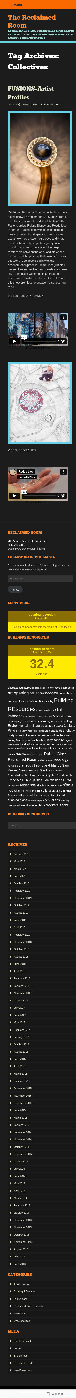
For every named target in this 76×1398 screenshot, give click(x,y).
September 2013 (23, 1242)
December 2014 (23, 1132)
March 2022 (20, 868)
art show (37, 693)
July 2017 (19, 1007)
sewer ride (27, 785)
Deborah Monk (62, 716)
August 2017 (21, 1000)
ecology (67, 721)
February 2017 (22, 1029)
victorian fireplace (36, 800)
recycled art (20, 1313)
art (72, 688)
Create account (22, 1341)
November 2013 (23, 1227)
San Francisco (29, 770)
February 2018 (22, 978)
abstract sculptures (19, 687)
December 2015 (23, 1088)
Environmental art (20, 725)
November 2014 (23, 1139)
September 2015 (23, 1103)
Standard (48, 104)
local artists (27, 744)
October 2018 (21, 949)
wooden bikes (37, 805)
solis (44, 790)
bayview (51, 693)
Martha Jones (61, 744)
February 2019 (22, 934)
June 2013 (20, 1264)
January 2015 (21, 1124)
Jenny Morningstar (19, 740)
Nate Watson (24, 754)
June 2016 (20, 1059)
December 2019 (23, 898)
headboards (56, 730)
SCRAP (66, 780)
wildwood (22, 805)
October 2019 (21, 905)
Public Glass (55, 753)
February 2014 (22, 1205)
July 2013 (19, 1256)
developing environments (23, 721)
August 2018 (21, 956)
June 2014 (20, 1176)
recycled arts (16, 765)
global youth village (25, 731)
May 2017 (19, 1022)
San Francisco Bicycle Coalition (46, 775)
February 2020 (22, 890)
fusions (58, 725)
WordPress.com (23, 1370)
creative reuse (43, 716)
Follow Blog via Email (31, 557)
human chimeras (25, 735)
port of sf (37, 754)
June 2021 (20, 876)
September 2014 (23, 1154)
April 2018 (19, 971)
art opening (18, 693)
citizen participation (45, 710)
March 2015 (20, 1117)
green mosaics (41, 731)
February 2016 (22, 1081)
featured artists (43, 725)
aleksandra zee (39, 688)
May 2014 (19, 1183)
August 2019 (21, 912)
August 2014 (21, 1161)
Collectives (28, 716)
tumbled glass (17, 800)
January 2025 (21, 854)
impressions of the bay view (54, 735)
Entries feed (20, 1355)
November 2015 (23, 1095)
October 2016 (21, 1044)
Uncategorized (22, 1320)
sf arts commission (49, 785)
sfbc (66, 785)
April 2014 (19, 1190)
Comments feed (23, 1363)
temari (29, 795)
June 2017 (20, 1015)
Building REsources (25, 1291)
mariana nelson (44, 744)
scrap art (13, 785)
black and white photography (35, 701)
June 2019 (20, 920)
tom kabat (58, 795)
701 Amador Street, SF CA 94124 (26, 541)
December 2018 (23, 942)
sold (37, 790)
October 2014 (21, 1146)
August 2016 (21, 1051)
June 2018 (20, 963)
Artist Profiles (21, 1284)
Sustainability (16, 795)
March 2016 (20, 1073)
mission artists (60, 748)
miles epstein (44, 748)
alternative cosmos (59, 687)
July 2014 (19, 1168)
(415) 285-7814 (16, 544)
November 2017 (23, 993)
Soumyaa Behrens (59, 790)
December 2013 (23, 1220)
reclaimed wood (45, 760)
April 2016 (19, 1066)
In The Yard (20, 1299)
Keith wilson (39, 740)
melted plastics (26, 748)
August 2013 (21, 1249)
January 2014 (21, 1212)
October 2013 (21, 1234)
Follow (15, 589)
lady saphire (55, 740)
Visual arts (52, 800)
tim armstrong (41, 795)
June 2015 (20, 1110)
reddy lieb (32, 765)
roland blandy (50, 765)
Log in (17, 1348)
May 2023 (19, 861)
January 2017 (21, 1037)
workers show (57, 805)
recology (61, 759)
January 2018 (21, 985)
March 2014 (20, 1198)
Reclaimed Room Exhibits (28, 1306)
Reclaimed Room (22, 759)
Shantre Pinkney (24, 790)
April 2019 (19, 927)
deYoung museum (51, 721)
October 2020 (21, 883)
